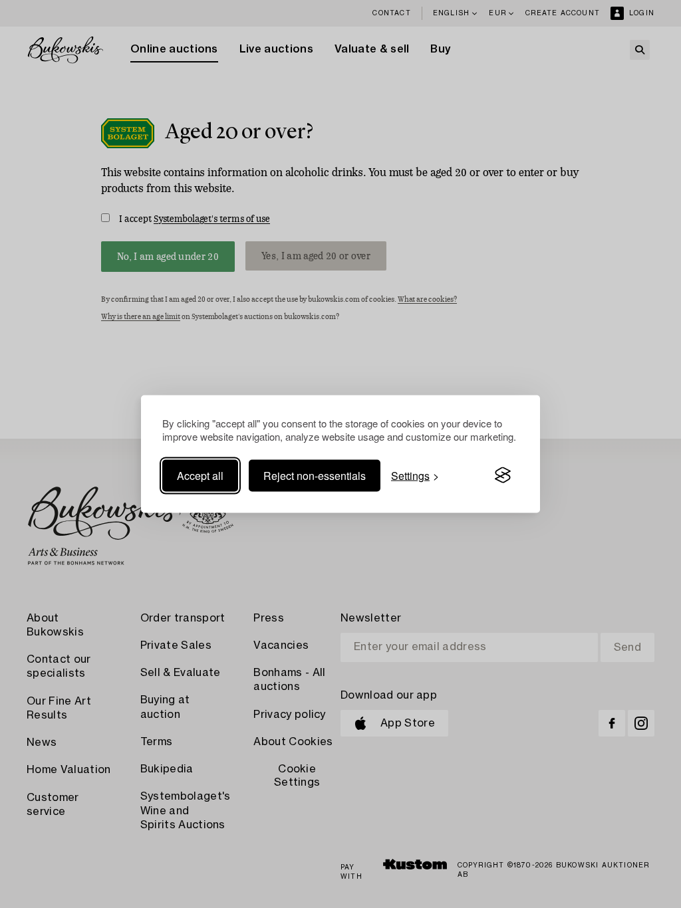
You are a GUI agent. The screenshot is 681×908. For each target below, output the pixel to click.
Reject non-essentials (314, 475)
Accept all (200, 475)
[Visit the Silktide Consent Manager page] (503, 475)
